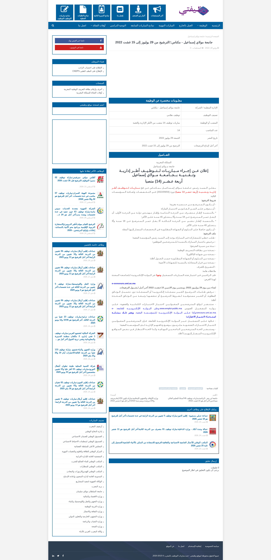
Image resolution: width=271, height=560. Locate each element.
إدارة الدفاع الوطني (93, 431)
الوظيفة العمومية (195, 388)
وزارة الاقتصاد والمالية (92, 496)
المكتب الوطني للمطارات (91, 466)
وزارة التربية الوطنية (93, 506)
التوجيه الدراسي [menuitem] (118, 25)
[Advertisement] (164, 76)
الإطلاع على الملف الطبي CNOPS (87, 71)
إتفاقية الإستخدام (194, 546)
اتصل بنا (181, 546)
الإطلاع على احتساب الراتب (90, 67)
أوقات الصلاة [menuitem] (99, 25)
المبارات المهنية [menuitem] (166, 25)
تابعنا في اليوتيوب (76, 47)
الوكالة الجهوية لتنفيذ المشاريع (89, 481)
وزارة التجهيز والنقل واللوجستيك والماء (85, 501)
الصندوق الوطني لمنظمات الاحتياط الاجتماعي (82, 441)
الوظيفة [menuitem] (203, 25)
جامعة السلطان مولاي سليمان (89, 491)
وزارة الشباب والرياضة (92, 521)
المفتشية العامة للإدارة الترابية (89, 456)
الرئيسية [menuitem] (216, 25)
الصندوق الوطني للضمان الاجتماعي (87, 436)
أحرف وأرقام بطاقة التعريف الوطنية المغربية (83, 89)
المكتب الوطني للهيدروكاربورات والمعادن (84, 471)
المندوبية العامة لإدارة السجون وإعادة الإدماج (83, 476)
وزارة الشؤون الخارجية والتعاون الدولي (85, 516)
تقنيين (182, 388)
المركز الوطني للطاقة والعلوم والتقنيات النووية (82, 451)
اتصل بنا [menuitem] (82, 25)
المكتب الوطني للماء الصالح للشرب (86, 461)
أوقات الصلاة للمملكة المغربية (89, 92)
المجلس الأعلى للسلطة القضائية (88, 446)
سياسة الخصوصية (212, 546)
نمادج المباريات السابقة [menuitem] (142, 25)
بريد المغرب (97, 486)
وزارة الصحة (97, 526)
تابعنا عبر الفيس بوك (76, 41)
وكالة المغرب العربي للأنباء (90, 531)
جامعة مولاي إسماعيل (196, 36)
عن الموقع (170, 546)
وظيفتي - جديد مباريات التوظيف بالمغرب (181, 556)
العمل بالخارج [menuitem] (186, 25)
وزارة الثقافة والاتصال (93, 511)
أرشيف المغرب (95, 426)
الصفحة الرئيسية (212, 36)
